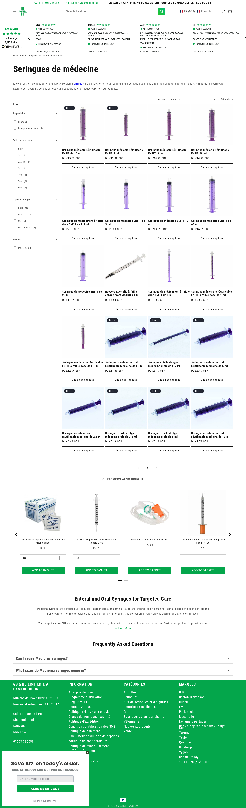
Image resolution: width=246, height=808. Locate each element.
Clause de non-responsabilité (89, 716)
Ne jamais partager (192, 721)
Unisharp (185, 747)
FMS (182, 706)
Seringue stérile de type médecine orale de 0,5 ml (164, 364)
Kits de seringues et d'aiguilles (146, 702)
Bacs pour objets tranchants (144, 716)
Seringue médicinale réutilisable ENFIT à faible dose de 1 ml (211, 293)
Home (16, 55)
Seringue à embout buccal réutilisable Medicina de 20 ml (124, 364)
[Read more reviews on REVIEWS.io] (12, 47)
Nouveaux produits (137, 726)
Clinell (183, 702)
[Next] (229, 534)
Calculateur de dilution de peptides (93, 736)
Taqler (183, 737)
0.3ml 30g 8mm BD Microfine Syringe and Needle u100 (203, 541)
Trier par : (162, 99)
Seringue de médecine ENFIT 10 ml (168, 222)
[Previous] (16, 534)
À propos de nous (81, 692)
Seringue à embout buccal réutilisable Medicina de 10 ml (210, 434)
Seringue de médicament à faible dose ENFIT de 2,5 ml (83, 222)
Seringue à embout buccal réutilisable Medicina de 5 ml (209, 364)
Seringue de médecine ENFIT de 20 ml (82, 293)
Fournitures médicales (140, 706)
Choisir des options (83, 167)
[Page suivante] (156, 468)
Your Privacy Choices (194, 761)
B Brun (184, 692)
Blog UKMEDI (77, 702)
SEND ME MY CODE (45, 788)
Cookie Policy (188, 757)
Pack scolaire (188, 711)
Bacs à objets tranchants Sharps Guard (202, 726)
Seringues (131, 697)
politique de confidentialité (88, 740)
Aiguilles (130, 692)
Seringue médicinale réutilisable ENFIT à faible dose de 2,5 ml (82, 364)
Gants (128, 711)
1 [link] (138, 468)
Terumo (184, 732)
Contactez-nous (79, 706)
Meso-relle (186, 716)
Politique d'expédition (84, 721)
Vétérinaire (131, 721)
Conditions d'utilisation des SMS (91, 726)
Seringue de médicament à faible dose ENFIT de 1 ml (169, 293)
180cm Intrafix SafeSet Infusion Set (149, 539)
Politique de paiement (84, 731)
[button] (15, 11)
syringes (79, 83)
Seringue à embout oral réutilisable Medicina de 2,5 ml (81, 434)
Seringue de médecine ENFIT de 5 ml (125, 222)
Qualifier (185, 742)
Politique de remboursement (88, 745)
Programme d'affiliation (85, 697)
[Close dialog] (87, 752)
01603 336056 (23, 741)
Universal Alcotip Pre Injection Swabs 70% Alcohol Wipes (43, 541)
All (23, 55)
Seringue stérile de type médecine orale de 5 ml (163, 434)
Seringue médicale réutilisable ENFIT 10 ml (167, 151)
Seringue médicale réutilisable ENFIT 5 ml (124, 151)
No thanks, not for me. (45, 800)
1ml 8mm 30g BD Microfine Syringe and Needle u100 (96, 541)
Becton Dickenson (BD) (195, 697)
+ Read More (123, 628)
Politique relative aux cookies (89, 711)
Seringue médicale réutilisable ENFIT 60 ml (210, 151)
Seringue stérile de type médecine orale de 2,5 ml (121, 434)
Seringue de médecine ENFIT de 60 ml (211, 222)
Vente (128, 731)
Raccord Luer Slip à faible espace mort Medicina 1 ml (122, 293)
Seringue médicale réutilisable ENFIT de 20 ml (81, 151)
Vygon (183, 752)
